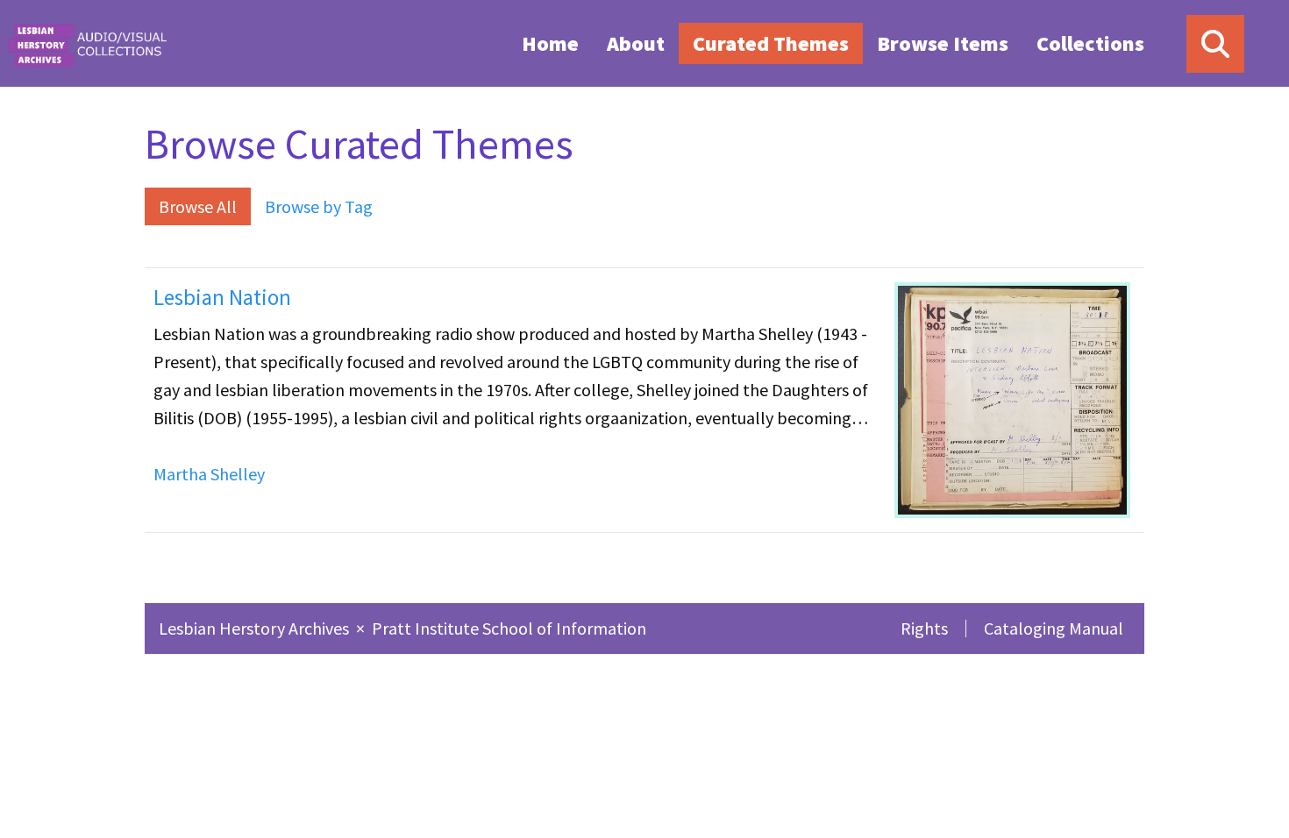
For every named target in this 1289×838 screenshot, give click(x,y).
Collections (1090, 43)
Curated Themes (771, 43)
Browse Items (942, 43)
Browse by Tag (319, 206)
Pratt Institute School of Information (509, 628)
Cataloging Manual (1053, 628)
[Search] (1215, 44)
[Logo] (87, 43)
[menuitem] (550, 43)
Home (550, 43)
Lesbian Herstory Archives (256, 628)
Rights (924, 628)
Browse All (198, 206)
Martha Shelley (209, 474)
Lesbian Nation (222, 297)
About (636, 43)
